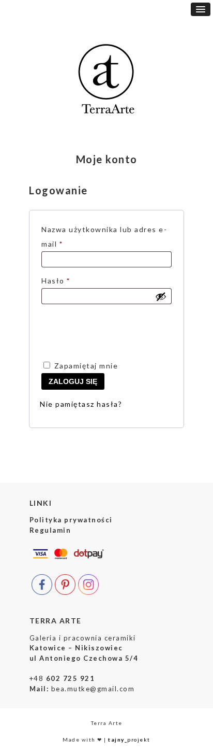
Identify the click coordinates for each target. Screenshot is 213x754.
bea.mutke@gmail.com (93, 689)
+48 (62, 678)
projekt (129, 739)
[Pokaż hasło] (160, 296)
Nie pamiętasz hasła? (81, 404)
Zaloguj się (73, 381)
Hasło (76, 280)
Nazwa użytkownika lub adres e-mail (104, 236)
